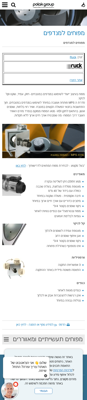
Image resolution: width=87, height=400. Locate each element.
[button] (13, 5)
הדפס (62, 324)
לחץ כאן (21, 165)
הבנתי (43, 391)
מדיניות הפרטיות (62, 370)
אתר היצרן (76, 80)
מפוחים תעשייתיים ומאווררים (48, 339)
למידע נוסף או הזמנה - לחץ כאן (34, 324)
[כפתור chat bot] (9, 390)
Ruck (73, 57)
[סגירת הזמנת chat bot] (46, 375)
